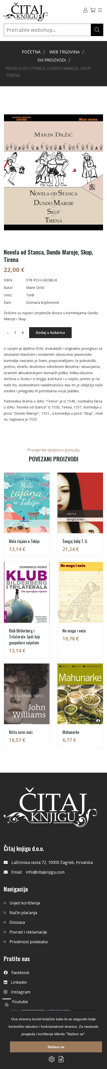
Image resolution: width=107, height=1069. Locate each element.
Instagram (20, 992)
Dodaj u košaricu (50, 332)
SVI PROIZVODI (52, 60)
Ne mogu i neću (74, 631)
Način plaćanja (23, 912)
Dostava (17, 922)
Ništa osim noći (21, 732)
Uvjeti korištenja (24, 903)
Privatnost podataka (28, 941)
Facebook (20, 972)
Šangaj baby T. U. (75, 541)
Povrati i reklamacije (28, 932)
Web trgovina (65, 52)
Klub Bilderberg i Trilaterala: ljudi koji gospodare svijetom (24, 637)
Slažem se (56, 1047)
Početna (31, 52)
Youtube (20, 1001)
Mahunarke (70, 732)
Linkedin (19, 982)
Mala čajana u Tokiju (24, 541)
